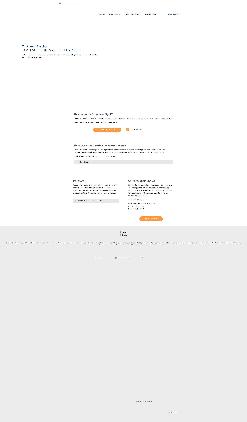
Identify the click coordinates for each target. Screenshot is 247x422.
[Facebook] (120, 408)
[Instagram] (127, 408)
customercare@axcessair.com (85, 152)
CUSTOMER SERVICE (150, 14)
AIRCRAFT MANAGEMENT (132, 14)
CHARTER (102, 14)
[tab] (123, 162)
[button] (107, 130)
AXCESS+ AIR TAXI (114, 14)
